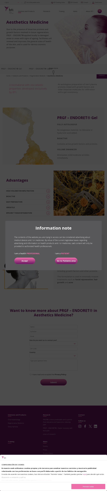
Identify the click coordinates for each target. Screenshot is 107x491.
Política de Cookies (44, 480)
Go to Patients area (66, 261)
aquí (84, 474)
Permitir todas (88, 486)
